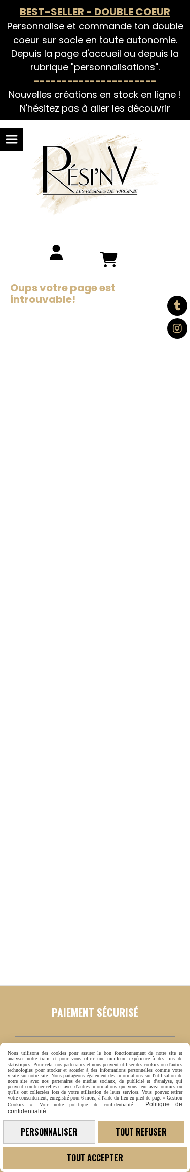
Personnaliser (49, 1132)
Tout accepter (95, 1158)
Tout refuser (141, 1132)
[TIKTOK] (177, 306)
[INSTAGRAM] (177, 328)
